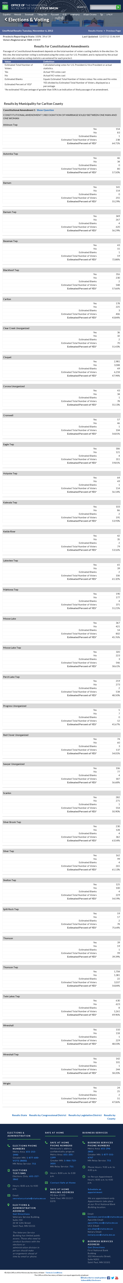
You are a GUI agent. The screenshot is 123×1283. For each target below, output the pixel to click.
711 (34, 1163)
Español (6, 14)
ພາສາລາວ (75, 14)
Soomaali (29, 14)
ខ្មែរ (101, 14)
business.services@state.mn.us (105, 1216)
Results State (19, 1115)
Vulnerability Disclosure (91, 1280)
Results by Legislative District (85, 1115)
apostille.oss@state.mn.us (103, 1222)
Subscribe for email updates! (94, 1278)
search (81, 7)
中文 (65, 14)
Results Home (95, 30)
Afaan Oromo (90, 14)
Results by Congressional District (47, 1115)
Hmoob (17, 14)
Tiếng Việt (42, 14)
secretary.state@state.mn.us (29, 1198)
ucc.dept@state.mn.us (100, 1228)
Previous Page (113, 30)
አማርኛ (109, 14)
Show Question (45, 110)
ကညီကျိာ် (59, 18)
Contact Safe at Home (63, 1182)
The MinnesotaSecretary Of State (34, 7)
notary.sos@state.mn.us (101, 1234)
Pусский (55, 14)
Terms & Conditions (53, 1272)
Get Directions (21, 1214)
